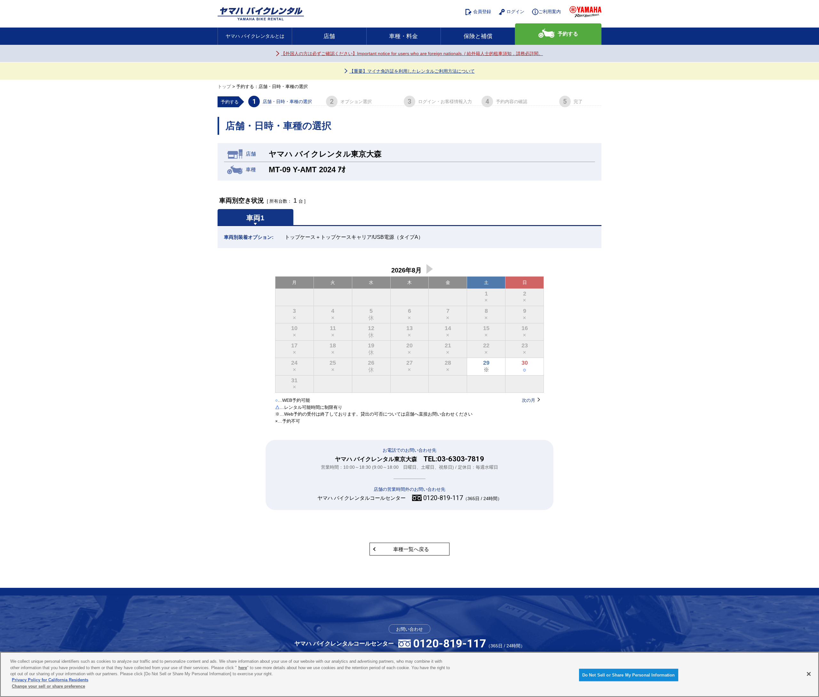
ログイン (515, 11)
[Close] (809, 674)
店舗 (329, 36)
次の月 (429, 269)
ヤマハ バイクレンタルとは (255, 36)
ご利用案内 (549, 11)
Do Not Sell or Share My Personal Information (628, 674)
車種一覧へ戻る (411, 549)
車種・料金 (403, 36)
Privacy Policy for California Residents (50, 680)
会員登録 (482, 11)
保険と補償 (478, 36)
